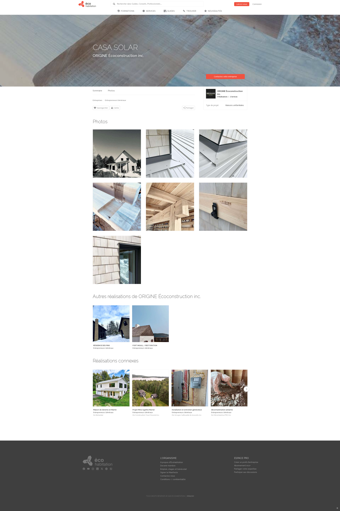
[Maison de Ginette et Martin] (111, 388)
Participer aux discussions (245, 472)
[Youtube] (88, 469)
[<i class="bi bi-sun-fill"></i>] (337, 508)
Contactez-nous (167, 476)
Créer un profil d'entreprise (246, 462)
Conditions (165, 479)
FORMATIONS (127, 11)
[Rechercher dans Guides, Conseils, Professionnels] (115, 4)
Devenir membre (167, 466)
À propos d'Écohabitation (171, 462)
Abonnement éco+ (242, 465)
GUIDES (171, 11)
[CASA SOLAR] (117, 153)
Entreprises (97, 100)
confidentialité (179, 479)
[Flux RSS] (111, 469)
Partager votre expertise (245, 469)
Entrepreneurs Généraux (115, 100)
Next (246, 389)
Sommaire (97, 90)
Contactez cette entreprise (225, 76)
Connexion (257, 4)
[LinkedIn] (97, 469)
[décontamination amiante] (229, 388)
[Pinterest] (106, 469)
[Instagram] (93, 469)
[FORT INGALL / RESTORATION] (150, 323)
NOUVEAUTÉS (215, 11)
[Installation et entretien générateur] (189, 388)
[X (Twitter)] (102, 469)
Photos (111, 90)
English (190, 496)
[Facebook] (84, 469)
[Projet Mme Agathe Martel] (150, 388)
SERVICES (151, 11)
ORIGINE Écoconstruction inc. (118, 55)
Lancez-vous (241, 4)
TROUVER (191, 11)
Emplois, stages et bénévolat (173, 469)
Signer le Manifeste (169, 472)
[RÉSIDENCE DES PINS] (111, 323)
